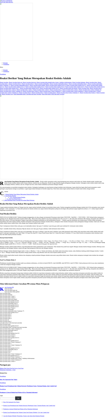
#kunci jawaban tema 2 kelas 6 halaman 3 (73, 91)
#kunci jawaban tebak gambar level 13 (15, 86)
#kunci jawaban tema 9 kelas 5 (88, 92)
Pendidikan (6, 64)
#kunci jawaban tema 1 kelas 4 (8, 89)
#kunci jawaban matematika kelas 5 (78, 83)
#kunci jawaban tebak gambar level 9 (49, 88)
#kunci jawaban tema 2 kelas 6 (31, 91)
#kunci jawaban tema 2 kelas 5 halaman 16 (90, 89)
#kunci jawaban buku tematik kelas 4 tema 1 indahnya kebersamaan (54, 82)
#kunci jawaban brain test (29, 82)
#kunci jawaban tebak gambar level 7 (9, 88)
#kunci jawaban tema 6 (50, 92)
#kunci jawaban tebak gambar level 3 (35, 86)
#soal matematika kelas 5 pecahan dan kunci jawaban (27, 94)
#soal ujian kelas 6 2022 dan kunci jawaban (53, 94)
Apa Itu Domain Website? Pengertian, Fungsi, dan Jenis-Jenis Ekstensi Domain (23, 416)
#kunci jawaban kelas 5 (28, 83)
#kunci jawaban (4, 82)
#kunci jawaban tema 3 (91, 91)
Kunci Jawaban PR (9, 287)
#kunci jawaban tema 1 (96, 88)
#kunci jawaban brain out (15, 82)
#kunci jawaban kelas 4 (15, 83)
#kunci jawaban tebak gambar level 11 (76, 85)
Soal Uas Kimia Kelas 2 (14, 198)
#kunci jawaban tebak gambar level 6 (94, 86)
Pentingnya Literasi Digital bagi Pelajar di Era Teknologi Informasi (18, 392)
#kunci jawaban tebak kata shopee (69, 88)
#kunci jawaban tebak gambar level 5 (74, 86)
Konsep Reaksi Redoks (17, 197)
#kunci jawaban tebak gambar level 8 (29, 88)
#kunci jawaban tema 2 (56, 89)
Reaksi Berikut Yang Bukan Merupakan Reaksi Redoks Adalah (21, 194)
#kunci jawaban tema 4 (25, 92)
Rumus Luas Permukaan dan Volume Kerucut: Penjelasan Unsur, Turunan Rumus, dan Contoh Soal (28, 386)
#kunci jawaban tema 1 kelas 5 (24, 89)
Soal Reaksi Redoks (10, 196)
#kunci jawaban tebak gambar (37, 85)
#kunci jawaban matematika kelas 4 (59, 83)
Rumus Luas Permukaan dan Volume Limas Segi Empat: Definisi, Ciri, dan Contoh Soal (26, 412)
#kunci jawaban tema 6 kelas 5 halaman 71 (68, 92)
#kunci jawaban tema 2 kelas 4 (70, 89)
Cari (1, 395)
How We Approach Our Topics (8, 379)
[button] (52, 67)
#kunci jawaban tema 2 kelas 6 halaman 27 (50, 91)
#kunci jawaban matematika (42, 83)
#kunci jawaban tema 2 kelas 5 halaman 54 (11, 91)
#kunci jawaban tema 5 (38, 92)
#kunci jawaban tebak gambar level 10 (56, 85)
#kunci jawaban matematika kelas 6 (20, 85)
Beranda (5, 63)
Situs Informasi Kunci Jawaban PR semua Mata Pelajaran (18, 200)
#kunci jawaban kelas (91, 82)
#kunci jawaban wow (7, 94)
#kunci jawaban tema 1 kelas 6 (41, 89)
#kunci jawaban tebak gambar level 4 (55, 86)
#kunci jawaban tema (83, 88)
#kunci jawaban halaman (78, 82)
